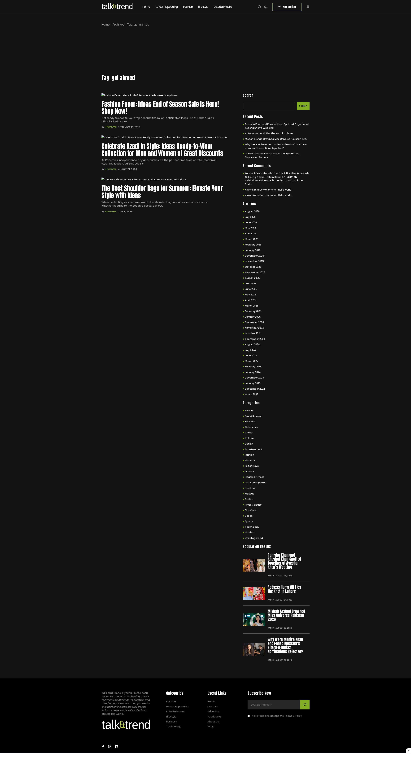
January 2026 (253, 250)
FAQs (210, 726)
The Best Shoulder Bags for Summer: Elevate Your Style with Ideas (162, 192)
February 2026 (253, 244)
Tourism (249, 532)
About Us (213, 721)
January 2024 (253, 372)
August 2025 (252, 278)
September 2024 (255, 339)
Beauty (249, 410)
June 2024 (251, 355)
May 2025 (250, 294)
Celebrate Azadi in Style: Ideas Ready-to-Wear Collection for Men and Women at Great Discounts (162, 150)
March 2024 (251, 361)
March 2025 (251, 305)
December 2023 (254, 377)
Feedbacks (214, 716)
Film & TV (250, 460)
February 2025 (253, 311)
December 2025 (254, 255)
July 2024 (250, 350)
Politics (249, 499)
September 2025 (255, 272)
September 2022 (255, 388)
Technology (252, 527)
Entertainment (223, 7)
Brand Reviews (253, 416)
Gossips (249, 471)
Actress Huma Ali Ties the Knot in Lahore (269, 133)
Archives (118, 24)
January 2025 (253, 316)
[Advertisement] (205, 50)
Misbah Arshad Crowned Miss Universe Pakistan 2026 (276, 139)
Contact (212, 706)
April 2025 (250, 300)
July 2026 (250, 217)
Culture (249, 438)
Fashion (188, 7)
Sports (249, 521)
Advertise (213, 711)
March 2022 (251, 394)
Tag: (138, 24)
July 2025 (250, 283)
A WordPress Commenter (259, 189)
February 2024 (253, 366)
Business (250, 421)
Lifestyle (203, 7)
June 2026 (251, 222)
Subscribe (289, 7)
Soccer (249, 515)
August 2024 (252, 344)
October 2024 (253, 333)
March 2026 (251, 239)
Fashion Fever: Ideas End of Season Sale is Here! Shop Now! (160, 108)
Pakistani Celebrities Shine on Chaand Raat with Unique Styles (274, 180)
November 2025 (254, 261)
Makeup (249, 493)
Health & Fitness (254, 477)
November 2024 (254, 328)
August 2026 (252, 211)
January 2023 (253, 383)
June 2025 (251, 289)
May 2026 (250, 228)
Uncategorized (254, 538)
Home (146, 7)
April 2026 (250, 233)
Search (248, 95)
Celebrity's (251, 427)
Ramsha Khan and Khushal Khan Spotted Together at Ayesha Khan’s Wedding (277, 125)
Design (249, 443)
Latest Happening (167, 7)
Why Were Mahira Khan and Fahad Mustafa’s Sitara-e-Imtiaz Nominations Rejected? (276, 146)
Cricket (249, 432)
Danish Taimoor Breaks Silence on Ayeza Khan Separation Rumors (272, 155)
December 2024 (254, 322)
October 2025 (253, 266)
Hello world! (285, 189)
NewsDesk (111, 127)
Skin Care (250, 510)
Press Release (253, 504)
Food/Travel (252, 466)
